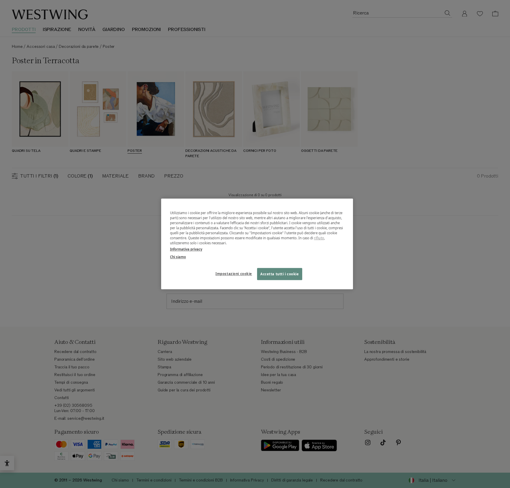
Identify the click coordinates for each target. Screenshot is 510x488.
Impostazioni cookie (233, 273)
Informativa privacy (186, 249)
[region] (257, 244)
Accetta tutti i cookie (279, 274)
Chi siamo (178, 257)
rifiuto (319, 238)
